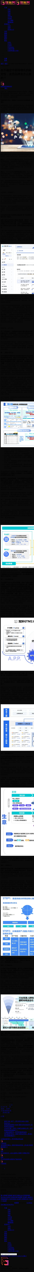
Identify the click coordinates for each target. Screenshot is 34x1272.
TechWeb (3, 1197)
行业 (5, 7)
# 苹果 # (3, 1256)
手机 (9, 9)
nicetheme (29, 1203)
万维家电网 (4, 1199)
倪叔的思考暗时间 (6, 86)
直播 (9, 27)
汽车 (5, 31)
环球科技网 (14, 1197)
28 (8, 1112)
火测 (9, 26)
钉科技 (8, 1197)
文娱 (9, 11)
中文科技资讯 (12, 1199)
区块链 (10, 18)
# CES (9, 44)
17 (1, 1110)
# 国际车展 (11, 48)
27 (7, 1112)
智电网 (10, 1195)
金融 (9, 15)
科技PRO (7, 24)
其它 (6, 88)
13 (7, 1108)
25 (3, 1112)
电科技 (15, 1195)
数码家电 (10, 22)
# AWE (10, 45)
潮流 (5, 37)
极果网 (20, 1197)
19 (5, 1110)
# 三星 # (8, 1256)
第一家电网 (4, 1195)
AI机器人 (30, 1197)
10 (1, 1108)
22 (10, 1110)
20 (7, 1110)
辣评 (5, 39)
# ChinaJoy (11, 47)
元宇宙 (10, 16)
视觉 (5, 35)
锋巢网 (16, 1203)
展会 (5, 40)
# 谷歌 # (24, 1256)
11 (3, 1108)
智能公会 (20, 1195)
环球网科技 (24, 1199)
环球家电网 (26, 1195)
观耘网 (4, 1201)
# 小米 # (18, 1256)
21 (8, 1110)
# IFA (9, 42)
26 (5, 1112)
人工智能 (10, 20)
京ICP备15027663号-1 (7, 1204)
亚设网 (19, 1199)
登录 (5, 60)
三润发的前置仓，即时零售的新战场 (15, 1132)
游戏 (5, 33)
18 (3, 1110)
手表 (9, 13)
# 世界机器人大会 (13, 50)
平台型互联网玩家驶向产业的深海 (11, 1159)
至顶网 (25, 1197)
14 (8, 1108)
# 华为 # (13, 1256)
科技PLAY (11, 29)
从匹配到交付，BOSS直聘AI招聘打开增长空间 (15, 1153)
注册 (5, 58)
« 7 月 (2, 1116)
